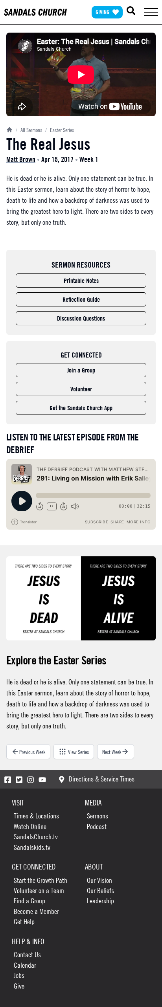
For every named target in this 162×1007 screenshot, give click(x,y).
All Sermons (29, 129)
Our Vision (99, 880)
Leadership (100, 901)
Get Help (24, 921)
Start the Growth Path (40, 880)
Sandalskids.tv (32, 847)
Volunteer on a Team (39, 890)
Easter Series (59, 129)
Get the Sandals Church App (81, 408)
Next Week (111, 751)
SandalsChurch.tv (36, 837)
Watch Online (30, 826)
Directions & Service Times (101, 779)
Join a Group (81, 370)
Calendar (25, 965)
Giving (102, 12)
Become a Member (36, 911)
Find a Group (29, 901)
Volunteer (81, 389)
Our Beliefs (100, 890)
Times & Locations (36, 816)
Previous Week (32, 751)
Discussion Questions (81, 318)
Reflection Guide (81, 299)
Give (19, 986)
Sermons (97, 816)
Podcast (97, 826)
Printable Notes (81, 280)
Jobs (19, 975)
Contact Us (27, 954)
